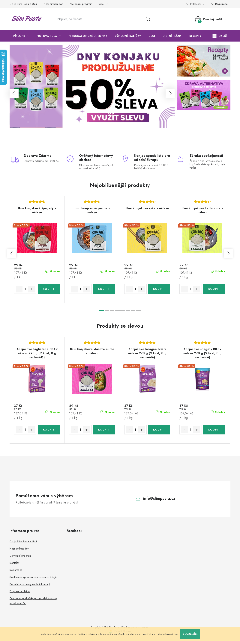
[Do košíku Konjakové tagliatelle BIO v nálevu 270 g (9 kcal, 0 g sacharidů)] (49, 429)
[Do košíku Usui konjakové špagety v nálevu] (49, 289)
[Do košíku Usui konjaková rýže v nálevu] (159, 289)
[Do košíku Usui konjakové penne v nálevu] (104, 289)
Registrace (221, 4)
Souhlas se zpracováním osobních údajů (33, 577)
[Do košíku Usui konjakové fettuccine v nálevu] (214, 289)
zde (176, 634)
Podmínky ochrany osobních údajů (30, 584)
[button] (14, 93)
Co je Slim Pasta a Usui (23, 4)
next (228, 253)
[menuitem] (21, 36)
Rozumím (190, 634)
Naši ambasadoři (54, 4)
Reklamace (16, 570)
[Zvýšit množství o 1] (31, 289)
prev (11, 253)
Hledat (148, 19)
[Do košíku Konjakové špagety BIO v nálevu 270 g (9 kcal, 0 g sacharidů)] (214, 429)
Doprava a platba (20, 591)
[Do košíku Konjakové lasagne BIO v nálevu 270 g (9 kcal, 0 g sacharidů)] (159, 429)
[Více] (219, 36)
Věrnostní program (81, 4)
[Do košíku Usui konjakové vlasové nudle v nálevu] (104, 429)
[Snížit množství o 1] (19, 289)
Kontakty (14, 563)
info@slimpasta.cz (159, 498)
